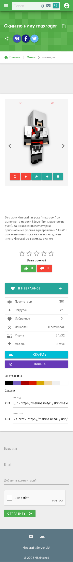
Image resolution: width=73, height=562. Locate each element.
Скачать (27, 355)
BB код (17, 397)
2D (52, 103)
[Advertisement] (36, 79)
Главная (12, 57)
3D (21, 103)
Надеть (27, 364)
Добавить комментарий (20, 480)
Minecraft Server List (36, 547)
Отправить (19, 513)
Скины (31, 57)
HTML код (18, 413)
